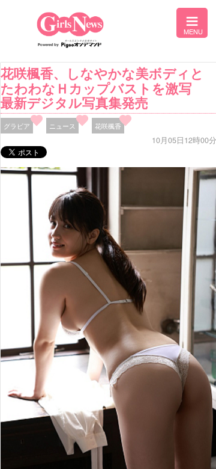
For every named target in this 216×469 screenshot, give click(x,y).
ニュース (62, 125)
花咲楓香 (108, 125)
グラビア (17, 125)
